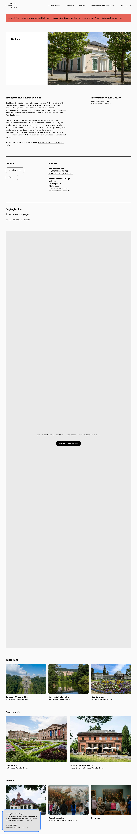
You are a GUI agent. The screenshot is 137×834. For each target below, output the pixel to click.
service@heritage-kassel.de (60, 173)
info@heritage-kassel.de (59, 191)
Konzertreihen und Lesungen (51, 142)
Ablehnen (9, 827)
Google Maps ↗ (15, 170)
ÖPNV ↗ (11, 177)
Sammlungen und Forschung (102, 6)
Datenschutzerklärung (24, 820)
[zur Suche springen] (126, 6)
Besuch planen (54, 6)
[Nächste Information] (127, 58)
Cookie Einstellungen (68, 443)
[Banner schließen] (127, 18)
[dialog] (21, 820)
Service (82, 6)
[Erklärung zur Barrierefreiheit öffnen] (122, 6)
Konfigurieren (11, 825)
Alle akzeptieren (21, 827)
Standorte (70, 6)
